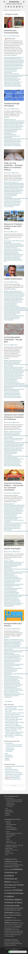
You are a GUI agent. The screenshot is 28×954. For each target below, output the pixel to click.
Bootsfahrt (9, 243)
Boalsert (15, 240)
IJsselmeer (9, 240)
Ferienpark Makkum (11, 253)
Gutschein (11, 518)
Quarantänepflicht (10, 308)
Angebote (11, 503)
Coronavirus (16, 367)
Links (6, 854)
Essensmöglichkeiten (11, 824)
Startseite (6, 10)
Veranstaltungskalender (11, 829)
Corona (17, 360)
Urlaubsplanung (18, 86)
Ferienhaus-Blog (9, 853)
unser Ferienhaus (9, 743)
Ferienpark (9, 71)
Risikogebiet (11, 310)
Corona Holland (14, 642)
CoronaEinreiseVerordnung (11, 364)
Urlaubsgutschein (10, 531)
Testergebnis (21, 310)
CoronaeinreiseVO (21, 364)
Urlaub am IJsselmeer (16, 389)
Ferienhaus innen (10, 748)
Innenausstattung (8, 57)
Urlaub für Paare (11, 80)
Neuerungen (19, 57)
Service (6, 677)
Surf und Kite (9, 841)
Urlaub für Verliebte (11, 390)
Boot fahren (9, 836)
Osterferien (20, 456)
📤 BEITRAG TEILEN (10, 38)
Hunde (7, 838)
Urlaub (15, 79)
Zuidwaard (16, 260)
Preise (6, 753)
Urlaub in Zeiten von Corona (13, 603)
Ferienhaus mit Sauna (13, 902)
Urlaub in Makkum (10, 317)
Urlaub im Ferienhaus (12, 82)
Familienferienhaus (12, 60)
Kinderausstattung (10, 749)
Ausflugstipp (8, 861)
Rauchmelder (12, 76)
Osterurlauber (10, 458)
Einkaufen (8, 823)
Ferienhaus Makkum (11, 66)
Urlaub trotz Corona (11, 86)
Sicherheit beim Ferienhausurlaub (11, 31)
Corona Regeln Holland (13, 643)
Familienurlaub (12, 61)
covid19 (6, 577)
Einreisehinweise (12, 292)
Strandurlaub (11, 79)
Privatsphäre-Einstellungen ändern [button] (12, 942)
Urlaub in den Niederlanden (14, 315)
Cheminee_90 (8, 769)
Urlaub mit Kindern (11, 205)
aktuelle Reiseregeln (12, 548)
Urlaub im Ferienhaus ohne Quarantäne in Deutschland (12, 314)
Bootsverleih (13, 243)
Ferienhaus (14, 57)
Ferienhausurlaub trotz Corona (12, 910)
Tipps (6, 240)
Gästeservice (10, 673)
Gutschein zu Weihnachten (14, 520)
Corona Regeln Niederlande (12, 565)
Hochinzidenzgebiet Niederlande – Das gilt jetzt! (13, 339)
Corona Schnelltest (13, 363)
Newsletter (7, 851)
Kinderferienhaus (17, 75)
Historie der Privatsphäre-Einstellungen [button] (13, 943)
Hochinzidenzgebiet (13, 383)
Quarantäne (18, 307)
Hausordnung (9, 751)
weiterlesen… (15, 55)
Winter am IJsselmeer (11, 842)
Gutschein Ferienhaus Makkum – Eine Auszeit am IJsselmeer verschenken (13, 486)
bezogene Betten (12, 183)
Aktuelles (7, 291)
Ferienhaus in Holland (14, 65)
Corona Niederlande (11, 563)
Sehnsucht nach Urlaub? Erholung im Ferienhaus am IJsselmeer (14, 417)
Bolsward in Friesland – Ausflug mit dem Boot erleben (13, 226)
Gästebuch (7, 119)
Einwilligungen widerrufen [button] (10, 945)
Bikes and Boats (15, 777)
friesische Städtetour (11, 827)
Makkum (9, 254)
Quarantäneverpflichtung (18, 308)
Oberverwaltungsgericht (11, 676)
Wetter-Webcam (9, 848)
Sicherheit (11, 77)
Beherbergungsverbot (13, 562)
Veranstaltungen (11, 936)
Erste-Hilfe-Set (12, 58)
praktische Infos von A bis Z (11, 850)
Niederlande (18, 385)
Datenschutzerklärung (14, 949)
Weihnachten (23, 531)
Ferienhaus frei (11, 581)
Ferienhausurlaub (10, 68)
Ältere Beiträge (8, 701)
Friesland (7, 917)
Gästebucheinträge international (11, 104)
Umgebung (7, 821)
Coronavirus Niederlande (12, 368)
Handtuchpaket (10, 198)
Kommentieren (16, 35)
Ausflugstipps (15, 861)
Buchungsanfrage (9, 756)
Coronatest (11, 367)
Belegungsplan (8, 755)
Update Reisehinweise (13, 279)
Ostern (23, 456)
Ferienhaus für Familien (10, 64)
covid (16, 654)
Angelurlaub (13, 291)
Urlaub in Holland (13, 83)
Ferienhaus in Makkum (11, 249)
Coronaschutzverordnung (14, 571)
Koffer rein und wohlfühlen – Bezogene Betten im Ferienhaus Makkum (13, 166)
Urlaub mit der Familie (11, 84)
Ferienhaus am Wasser (14, 62)
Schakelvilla (14, 2)
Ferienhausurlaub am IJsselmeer (13, 908)
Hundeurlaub (11, 75)
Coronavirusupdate (11, 370)
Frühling (9, 456)
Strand (7, 839)
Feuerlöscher (10, 73)
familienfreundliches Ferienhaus (11, 866)
